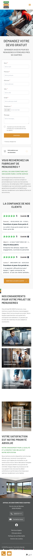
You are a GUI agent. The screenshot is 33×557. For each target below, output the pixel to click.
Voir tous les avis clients (15, 281)
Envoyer (16, 135)
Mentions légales (16, 530)
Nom (5, 63)
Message (6, 115)
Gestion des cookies (16, 539)
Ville (5, 89)
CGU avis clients (16, 533)
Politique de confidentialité (16, 536)
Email (5, 97)
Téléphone (7, 106)
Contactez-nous (18, 519)
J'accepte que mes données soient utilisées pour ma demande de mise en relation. (16, 128)
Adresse (6, 80)
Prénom (6, 71)
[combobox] (16, 92)
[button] (30, 5)
